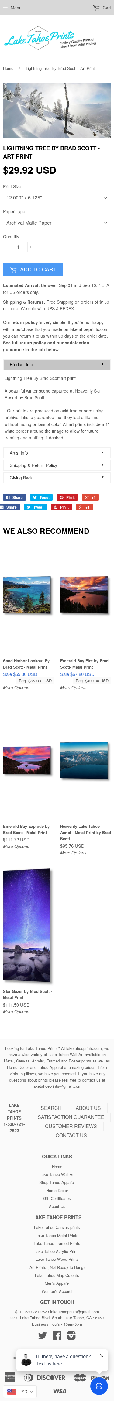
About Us (57, 1206)
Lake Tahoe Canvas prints (57, 1227)
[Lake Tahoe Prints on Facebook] (57, 1337)
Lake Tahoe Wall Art (57, 1174)
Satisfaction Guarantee (71, 1116)
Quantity (11, 237)
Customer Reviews (71, 1126)
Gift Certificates (57, 1198)
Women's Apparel (57, 1291)
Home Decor (57, 1190)
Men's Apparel (57, 1283)
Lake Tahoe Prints (14, 1111)
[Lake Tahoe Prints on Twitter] (42, 1337)
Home (8, 68)
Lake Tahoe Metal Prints (57, 1235)
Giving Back (57, 477)
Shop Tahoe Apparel (57, 1182)
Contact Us (71, 1135)
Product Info (57, 364)
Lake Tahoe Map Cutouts (57, 1275)
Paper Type (14, 211)
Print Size (12, 186)
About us (88, 1107)
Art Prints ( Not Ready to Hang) (57, 1267)
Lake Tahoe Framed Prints (57, 1243)
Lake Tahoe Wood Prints (57, 1259)
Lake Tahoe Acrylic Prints (57, 1251)
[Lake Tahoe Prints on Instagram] (71, 1337)
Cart (106, 8)
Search (51, 1107)
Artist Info (57, 452)
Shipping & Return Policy (57, 465)
